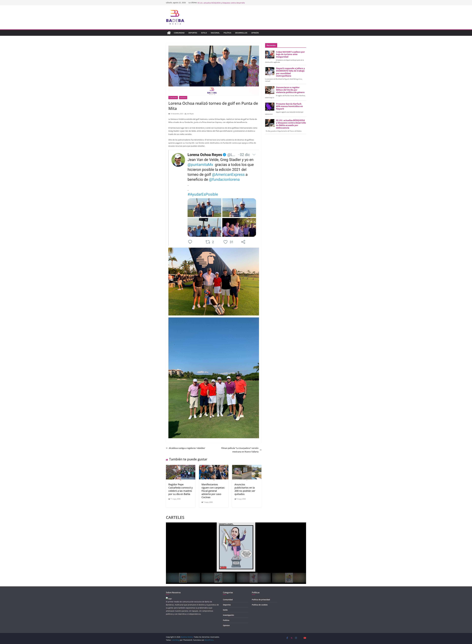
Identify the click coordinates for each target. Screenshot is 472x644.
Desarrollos (241, 33)
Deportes (192, 33)
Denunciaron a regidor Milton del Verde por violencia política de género (290, 90)
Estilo (204, 33)
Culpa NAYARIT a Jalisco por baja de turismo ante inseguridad (290, 54)
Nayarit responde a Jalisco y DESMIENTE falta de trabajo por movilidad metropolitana (290, 72)
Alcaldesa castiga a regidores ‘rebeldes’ (187, 448)
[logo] (169, 598)
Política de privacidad (261, 599)
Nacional (215, 33)
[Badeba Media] (169, 33)
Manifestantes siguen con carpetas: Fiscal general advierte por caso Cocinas (213, 491)
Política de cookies (260, 605)
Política (227, 33)
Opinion (226, 625)
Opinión (255, 33)
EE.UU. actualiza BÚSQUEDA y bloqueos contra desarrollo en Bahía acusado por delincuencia (291, 124)
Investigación (228, 615)
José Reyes (190, 114)
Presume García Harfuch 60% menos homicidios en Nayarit (222, 2)
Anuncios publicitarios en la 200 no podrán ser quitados (245, 489)
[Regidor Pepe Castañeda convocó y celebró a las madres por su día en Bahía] (180, 466)
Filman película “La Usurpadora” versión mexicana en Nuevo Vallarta (239, 450)
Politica (226, 620)
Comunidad (179, 33)
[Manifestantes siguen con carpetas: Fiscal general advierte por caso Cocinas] (213, 466)
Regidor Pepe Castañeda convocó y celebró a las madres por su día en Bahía (180, 489)
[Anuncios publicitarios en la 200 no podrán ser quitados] (246, 466)
